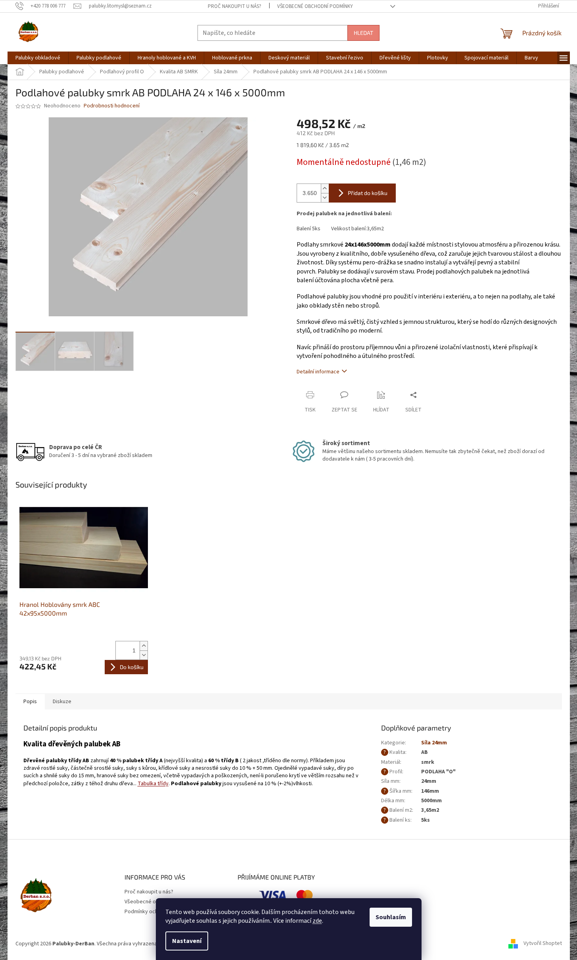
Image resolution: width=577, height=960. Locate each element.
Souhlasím (391, 917)
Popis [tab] (30, 702)
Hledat (363, 32)
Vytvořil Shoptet (542, 944)
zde (317, 920)
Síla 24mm (434, 743)
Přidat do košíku (367, 192)
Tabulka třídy (153, 784)
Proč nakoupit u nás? (234, 6)
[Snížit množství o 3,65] (325, 197)
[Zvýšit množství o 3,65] (325, 188)
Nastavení (186, 941)
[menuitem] (38, 58)
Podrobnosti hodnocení (112, 106)
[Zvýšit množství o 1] (144, 645)
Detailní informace (318, 372)
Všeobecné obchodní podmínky (315, 6)
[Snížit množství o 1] (144, 655)
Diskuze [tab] (62, 702)
